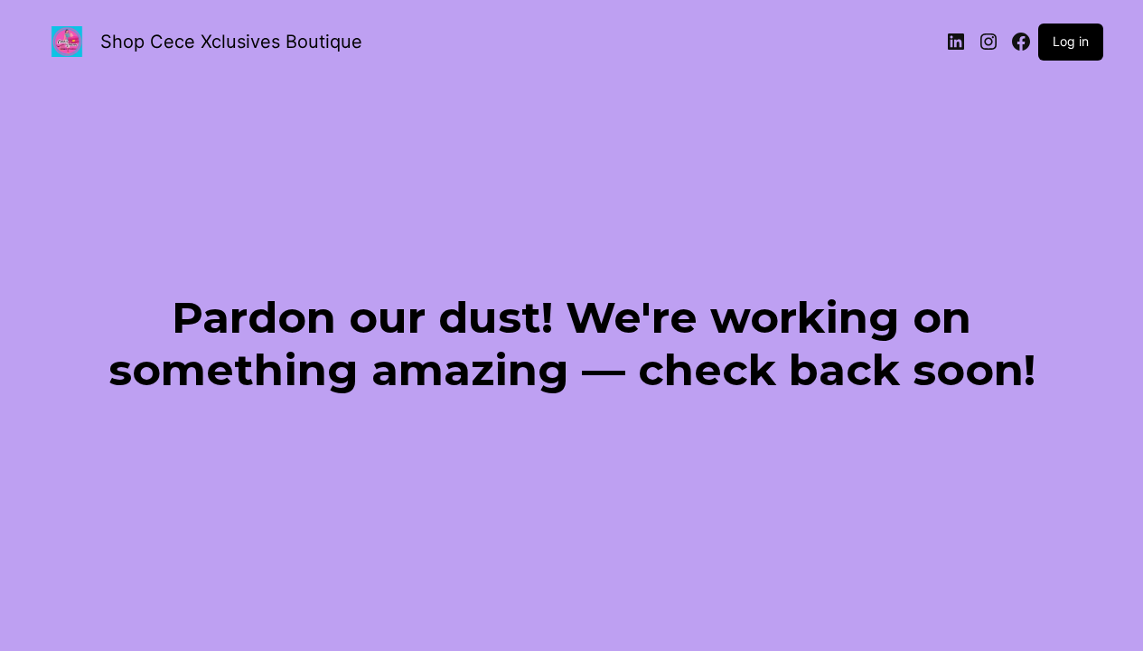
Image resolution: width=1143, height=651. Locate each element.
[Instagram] (988, 41)
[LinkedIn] (956, 41)
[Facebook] (1021, 41)
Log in (1071, 41)
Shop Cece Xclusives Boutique (231, 41)
